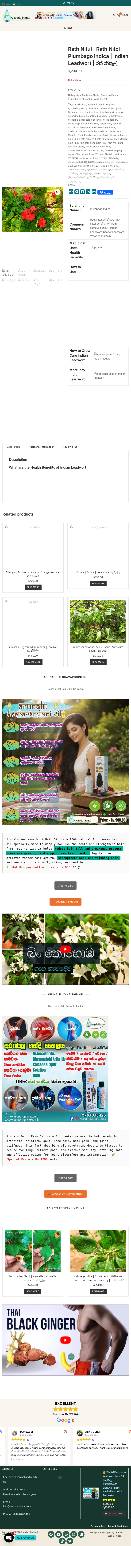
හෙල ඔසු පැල (74, 181)
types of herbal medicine (81, 154)
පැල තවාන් (92, 169)
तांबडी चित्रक (120, 154)
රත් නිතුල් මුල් (85, 173)
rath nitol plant (87, 142)
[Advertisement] (96, 320)
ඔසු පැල (99, 162)
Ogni (80, 135)
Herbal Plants (115, 116)
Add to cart (65, 885)
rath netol (122, 135)
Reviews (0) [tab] (70, 446)
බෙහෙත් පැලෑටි (106, 169)
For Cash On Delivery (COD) (67, 1193)
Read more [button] (11, 1459)
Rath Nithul (74, 139)
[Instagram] (73, 1534)
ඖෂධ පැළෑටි (122, 162)
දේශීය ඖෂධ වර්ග (109, 165)
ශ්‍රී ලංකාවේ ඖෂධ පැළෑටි (80, 177)
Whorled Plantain (104, 154)
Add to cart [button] (33, 662)
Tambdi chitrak (95, 150)
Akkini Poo (80, 104)
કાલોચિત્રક (94, 158)
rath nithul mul (88, 139)
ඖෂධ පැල (109, 162)
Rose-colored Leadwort (98, 146)
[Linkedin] (81, 1534)
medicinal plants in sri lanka (82, 131)
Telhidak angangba (114, 150)
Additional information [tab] (41, 446)
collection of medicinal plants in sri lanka (103, 112)
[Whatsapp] (66, 1534)
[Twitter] (69, 1541)
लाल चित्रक (73, 158)
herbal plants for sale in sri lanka (85, 119)
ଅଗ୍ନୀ (104, 158)
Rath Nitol (73, 142)
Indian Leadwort (89, 123)
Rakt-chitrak (109, 135)
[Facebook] (51, 1534)
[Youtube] (58, 1534)
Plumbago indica (93, 135)
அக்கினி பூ (114, 158)
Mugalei (72, 135)
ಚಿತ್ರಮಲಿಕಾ (89, 162)
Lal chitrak (73, 127)
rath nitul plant (115, 142)
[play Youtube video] (65, 949)
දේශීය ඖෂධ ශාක (76, 169)
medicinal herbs (88, 127)
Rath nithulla (120, 139)
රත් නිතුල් (72, 173)
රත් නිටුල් (119, 169)
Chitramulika (74, 112)
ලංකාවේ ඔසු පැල (101, 173)
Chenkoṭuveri (115, 108)
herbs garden (110, 119)
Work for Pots (101, 99)
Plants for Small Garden (80, 99)
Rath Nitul (101, 142)
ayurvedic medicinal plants (102, 104)
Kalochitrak (105, 123)
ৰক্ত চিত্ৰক (83, 158)
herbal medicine (76, 116)
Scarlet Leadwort (77, 150)
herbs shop (74, 123)
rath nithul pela (105, 139)
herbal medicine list (96, 116)
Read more (33, 587)
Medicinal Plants (90, 95)
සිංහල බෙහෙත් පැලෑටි (104, 177)
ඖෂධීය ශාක (75, 165)
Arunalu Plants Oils (67, 901)
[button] (65, 27)
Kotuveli (117, 123)
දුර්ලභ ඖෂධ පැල (91, 165)
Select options (114, 1513)
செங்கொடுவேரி (75, 162)
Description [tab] (13, 446)
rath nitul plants (76, 146)
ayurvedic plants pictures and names (87, 108)
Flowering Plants (109, 95)
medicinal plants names (110, 131)
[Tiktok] (62, 1541)
